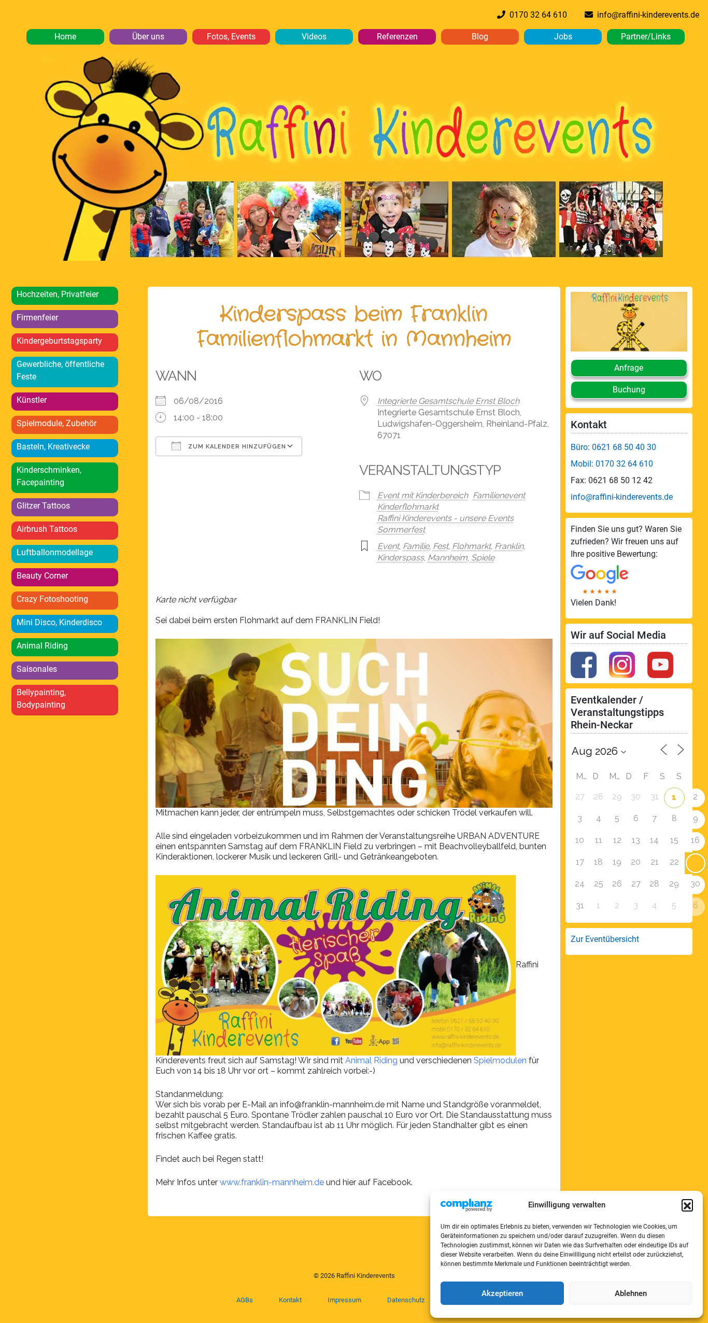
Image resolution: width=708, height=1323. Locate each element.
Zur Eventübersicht (605, 939)
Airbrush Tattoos (47, 529)
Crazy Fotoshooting (52, 599)
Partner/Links (646, 36)
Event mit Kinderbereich (422, 495)
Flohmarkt (471, 546)
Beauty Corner (42, 576)
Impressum (344, 1300)
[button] (687, 1205)
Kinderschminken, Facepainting (49, 476)
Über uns (148, 36)
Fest (440, 546)
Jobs (563, 36)
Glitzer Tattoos (43, 506)
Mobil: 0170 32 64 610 (612, 464)
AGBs (244, 1300)
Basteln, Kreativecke (53, 447)
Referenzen (397, 36)
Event (388, 546)
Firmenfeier (37, 317)
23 (695, 862)
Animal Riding (42, 646)
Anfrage (628, 368)
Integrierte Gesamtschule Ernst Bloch (448, 401)
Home (65, 36)
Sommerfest (401, 529)
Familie (416, 546)
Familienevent (499, 495)
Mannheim (448, 557)
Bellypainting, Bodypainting (41, 698)
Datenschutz (405, 1300)
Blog (480, 36)
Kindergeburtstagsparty (59, 341)
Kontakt (290, 1300)
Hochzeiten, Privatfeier (57, 294)
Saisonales (37, 669)
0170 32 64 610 (536, 15)
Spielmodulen (501, 1060)
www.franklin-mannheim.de (272, 1182)
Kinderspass (400, 557)
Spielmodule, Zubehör (56, 423)
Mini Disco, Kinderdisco (59, 622)
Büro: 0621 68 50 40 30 (613, 447)
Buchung (629, 390)
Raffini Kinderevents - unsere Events (445, 518)
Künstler (32, 400)
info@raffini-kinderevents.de (646, 15)
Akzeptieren (502, 1293)
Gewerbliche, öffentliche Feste (60, 370)
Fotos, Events (231, 36)
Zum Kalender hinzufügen (236, 446)
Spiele (482, 557)
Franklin (508, 546)
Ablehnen (631, 1293)
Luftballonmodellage (55, 552)
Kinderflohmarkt (407, 507)
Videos (314, 36)
